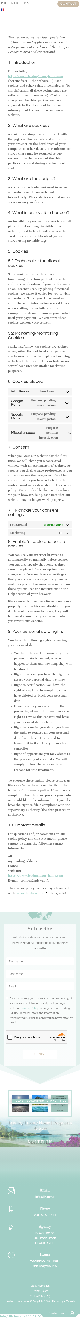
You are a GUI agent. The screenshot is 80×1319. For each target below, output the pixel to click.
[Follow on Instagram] (40, 1276)
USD (26, 3)
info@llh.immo (44, 1196)
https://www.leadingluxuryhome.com (35, 76)
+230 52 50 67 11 (45, 1215)
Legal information (40, 1285)
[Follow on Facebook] (32, 1276)
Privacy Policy (30, 1008)
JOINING (40, 1054)
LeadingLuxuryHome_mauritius (41, 1101)
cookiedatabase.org (29, 893)
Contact (68, 4)
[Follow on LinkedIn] (48, 1276)
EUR (4, 3)
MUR (14, 3)
